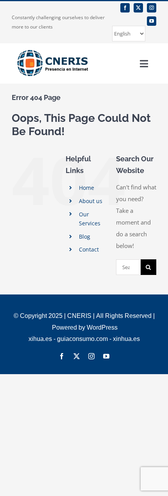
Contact (89, 249)
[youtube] (151, 21)
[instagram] (151, 7)
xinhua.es (126, 338)
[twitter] (138, 7)
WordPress (102, 327)
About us (90, 201)
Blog (84, 236)
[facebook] (125, 7)
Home (86, 187)
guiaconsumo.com (82, 338)
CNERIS (79, 315)
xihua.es (40, 338)
